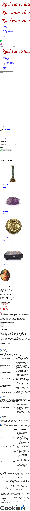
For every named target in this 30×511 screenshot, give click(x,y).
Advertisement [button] (3, 470)
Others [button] (1, 490)
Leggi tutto (5, 184)
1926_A (4, 187)
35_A (4, 266)
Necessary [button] (2, 348)
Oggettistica (7, 129)
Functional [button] (2, 396)
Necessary (4, 349)
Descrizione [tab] (5, 138)
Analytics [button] (2, 422)
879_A (4, 213)
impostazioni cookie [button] (4, 322)
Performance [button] (3, 416)
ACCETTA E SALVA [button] (5, 502)
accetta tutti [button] (11, 322)
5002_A (4, 240)
